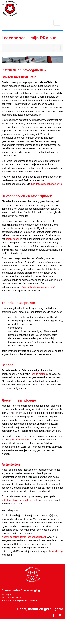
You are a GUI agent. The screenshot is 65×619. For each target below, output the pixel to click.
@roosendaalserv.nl (46, 183)
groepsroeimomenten (21, 439)
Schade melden (38, 373)
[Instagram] (60, 616)
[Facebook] (53, 616)
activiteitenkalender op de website (20, 500)
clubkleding (56, 551)
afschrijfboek (13, 238)
